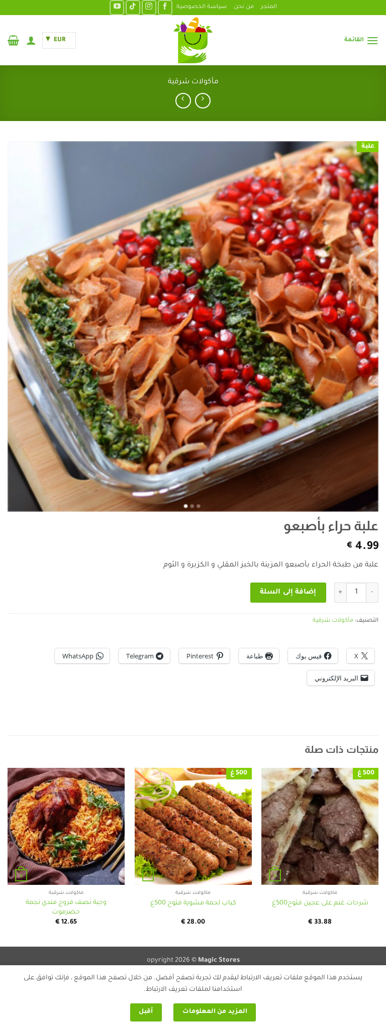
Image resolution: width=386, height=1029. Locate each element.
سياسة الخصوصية (201, 7)
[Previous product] (183, 100)
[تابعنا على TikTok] (133, 7)
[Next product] (203, 100)
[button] (361, 40)
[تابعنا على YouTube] (117, 7)
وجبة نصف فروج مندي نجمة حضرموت (66, 907)
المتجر (269, 7)
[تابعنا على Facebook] (165, 7)
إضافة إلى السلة (288, 593)
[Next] (8, 856)
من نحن (244, 7)
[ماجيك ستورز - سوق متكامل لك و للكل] (193, 40)
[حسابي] (31, 40)
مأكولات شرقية (193, 82)
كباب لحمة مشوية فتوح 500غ (193, 903)
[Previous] (377, 856)
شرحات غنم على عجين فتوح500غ (320, 903)
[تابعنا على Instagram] (149, 7)
